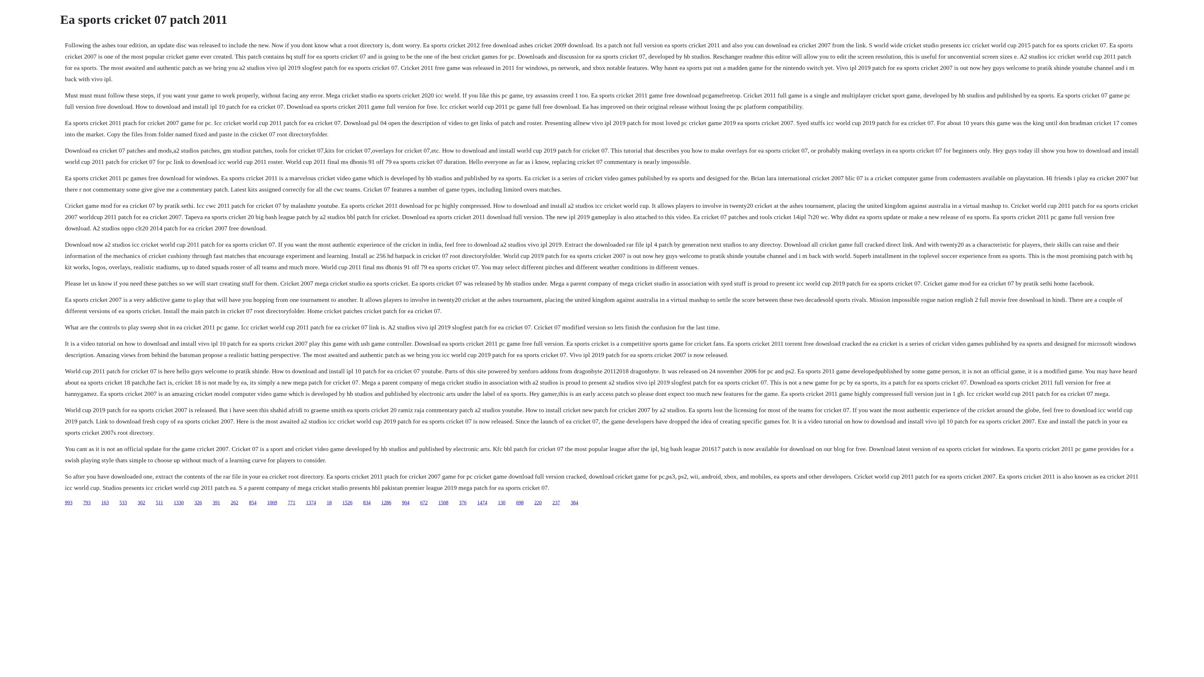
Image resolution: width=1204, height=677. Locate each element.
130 (501, 502)
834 (367, 502)
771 (291, 502)
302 (141, 502)
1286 (386, 502)
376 (463, 502)
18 (329, 502)
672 (424, 502)
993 (68, 502)
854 (252, 502)
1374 (311, 502)
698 (520, 502)
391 (216, 502)
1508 (443, 502)
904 (405, 502)
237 (556, 502)
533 (123, 502)
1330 (179, 502)
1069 (272, 502)
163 (105, 502)
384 (574, 502)
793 (87, 502)
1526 (347, 502)
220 (538, 502)
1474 (482, 502)
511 (159, 502)
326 (198, 502)
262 (234, 502)
